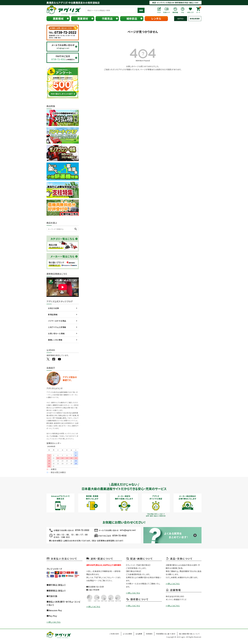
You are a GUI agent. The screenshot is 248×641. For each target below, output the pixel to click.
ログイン (180, 18)
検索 (141, 10)
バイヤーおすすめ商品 (57, 321)
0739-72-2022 (82, 530)
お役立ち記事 (53, 308)
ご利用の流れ (114, 634)
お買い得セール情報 (56, 333)
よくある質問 (127, 634)
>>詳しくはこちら (53, 622)
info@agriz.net (128, 530)
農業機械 (58, 18)
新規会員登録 (195, 18)
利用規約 (149, 634)
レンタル (156, 18)
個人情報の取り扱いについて (189, 634)
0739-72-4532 (119, 535)
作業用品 (107, 18)
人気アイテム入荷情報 (57, 327)
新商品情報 (53, 314)
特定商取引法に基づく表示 (165, 634)
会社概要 (139, 634)
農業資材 (82, 18)
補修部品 (131, 18)
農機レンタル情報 (55, 340)
